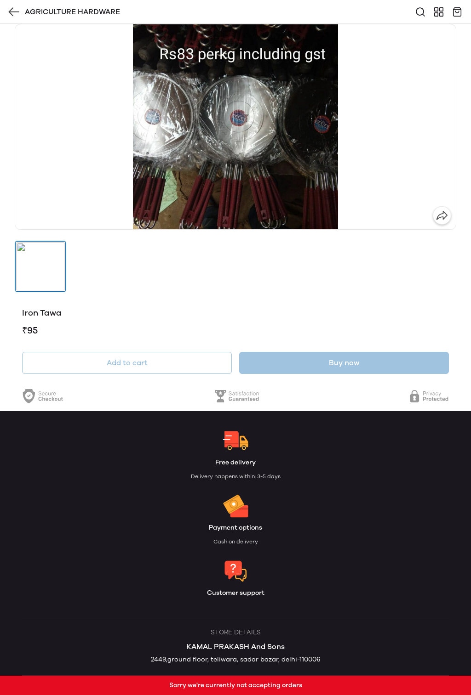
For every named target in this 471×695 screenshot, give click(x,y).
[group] (235, 126)
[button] (40, 266)
